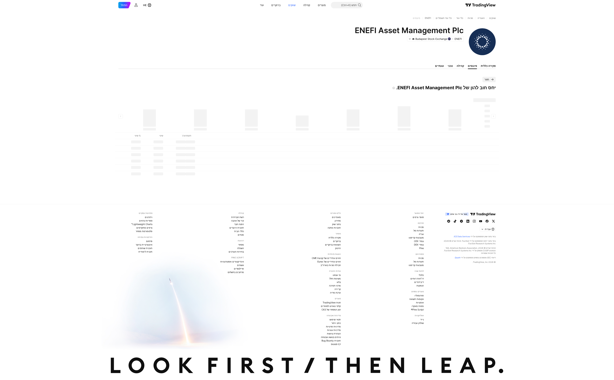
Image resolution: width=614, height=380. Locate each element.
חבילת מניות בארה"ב (331, 265)
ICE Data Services (462, 236)
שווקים (292, 5)
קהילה (306, 5)
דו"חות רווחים (417, 278)
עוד (262, 5)
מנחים (241, 234)
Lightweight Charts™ (141, 224)
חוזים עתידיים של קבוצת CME (326, 258)
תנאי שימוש (335, 319)
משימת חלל (335, 278)
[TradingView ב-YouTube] (480, 221)
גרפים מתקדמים (144, 227)
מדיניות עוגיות (334, 330)
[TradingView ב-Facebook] (487, 221)
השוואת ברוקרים (333, 244)
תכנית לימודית (145, 251)
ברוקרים (276, 5)
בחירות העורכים (236, 251)
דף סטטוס (336, 344)
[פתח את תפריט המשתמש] (136, 5)
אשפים (240, 265)
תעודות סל (418, 230)
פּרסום (149, 241)
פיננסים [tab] (472, 65)
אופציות (420, 302)
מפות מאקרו (418, 306)
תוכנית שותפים (145, 248)
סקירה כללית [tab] (488, 65)
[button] (315, 5)
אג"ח (421, 234)
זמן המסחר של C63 (331, 309)
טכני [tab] (450, 65)
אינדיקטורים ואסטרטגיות (232, 261)
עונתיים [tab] (439, 65)
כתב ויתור (336, 323)
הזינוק (338, 248)
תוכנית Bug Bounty (331, 340)
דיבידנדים (419, 282)
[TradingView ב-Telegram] (461, 221)
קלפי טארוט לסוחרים (331, 306)
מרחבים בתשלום (236, 272)
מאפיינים (336, 217)
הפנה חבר (239, 224)
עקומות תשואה (416, 299)
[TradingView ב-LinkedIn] (468, 221)
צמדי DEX (419, 244)
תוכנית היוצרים (236, 227)
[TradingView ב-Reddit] (448, 221)
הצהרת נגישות (334, 333)
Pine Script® (417, 309)
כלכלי (421, 275)
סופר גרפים (418, 217)
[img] (413, 38)
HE (145, 5)
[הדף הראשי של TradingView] (480, 5)
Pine (421, 248)
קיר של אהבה (237, 220)
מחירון (338, 220)
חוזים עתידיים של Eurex (329, 261)
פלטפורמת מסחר (144, 231)
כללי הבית (239, 231)
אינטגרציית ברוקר (144, 244)
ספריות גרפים (145, 220)
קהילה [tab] (460, 65)
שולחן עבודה (418, 323)
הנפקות (420, 285)
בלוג (339, 282)
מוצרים (322, 5)
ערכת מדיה (335, 292)
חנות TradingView (332, 302)
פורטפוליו (419, 295)
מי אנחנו (337, 275)
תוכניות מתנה (334, 227)
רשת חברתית (237, 217)
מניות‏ (421, 227)
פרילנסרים (239, 268)
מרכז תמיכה (335, 285)
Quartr (457, 257)
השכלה (240, 248)
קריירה (338, 289)
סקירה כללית (335, 237)
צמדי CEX (419, 241)
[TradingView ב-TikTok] (455, 221)
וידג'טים (148, 217)
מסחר (241, 244)
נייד (422, 319)
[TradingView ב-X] (493, 221)
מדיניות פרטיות (333, 326)
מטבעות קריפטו (416, 237)
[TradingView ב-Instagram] (474, 221)
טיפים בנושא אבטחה (331, 337)
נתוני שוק (336, 224)
